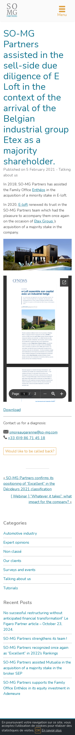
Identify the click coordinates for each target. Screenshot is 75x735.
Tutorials (10, 588)
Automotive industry (20, 533)
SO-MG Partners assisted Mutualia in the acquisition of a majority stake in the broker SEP (37, 668)
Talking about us (17, 578)
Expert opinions (16, 542)
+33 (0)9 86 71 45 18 (26, 437)
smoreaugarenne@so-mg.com (33, 432)
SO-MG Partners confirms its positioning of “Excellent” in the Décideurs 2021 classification (29, 483)
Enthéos (38, 189)
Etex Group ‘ (44, 221)
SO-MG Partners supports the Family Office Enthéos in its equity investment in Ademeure (36, 688)
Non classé (12, 551)
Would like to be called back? (29, 451)
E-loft (23, 204)
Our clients (12, 560)
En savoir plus (52, 730)
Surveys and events (19, 569)
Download (12, 409)
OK (38, 730)
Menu (62, 14)
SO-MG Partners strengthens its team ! (35, 638)
